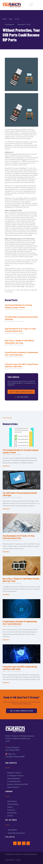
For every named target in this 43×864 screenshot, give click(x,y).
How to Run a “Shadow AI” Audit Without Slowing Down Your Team (19, 341)
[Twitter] (19, 843)
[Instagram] (23, 843)
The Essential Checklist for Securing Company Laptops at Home (18, 306)
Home (5, 19)
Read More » (6, 466)
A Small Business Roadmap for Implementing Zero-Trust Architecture (21, 353)
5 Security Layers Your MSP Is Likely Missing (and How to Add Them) (21, 365)
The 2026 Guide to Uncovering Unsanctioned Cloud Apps (21, 318)
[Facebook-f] (15, 843)
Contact (18, 860)
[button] (31, 4)
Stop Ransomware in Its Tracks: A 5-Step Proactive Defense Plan (20, 329)
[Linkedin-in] (28, 843)
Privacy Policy (9, 860)
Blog (10, 19)
